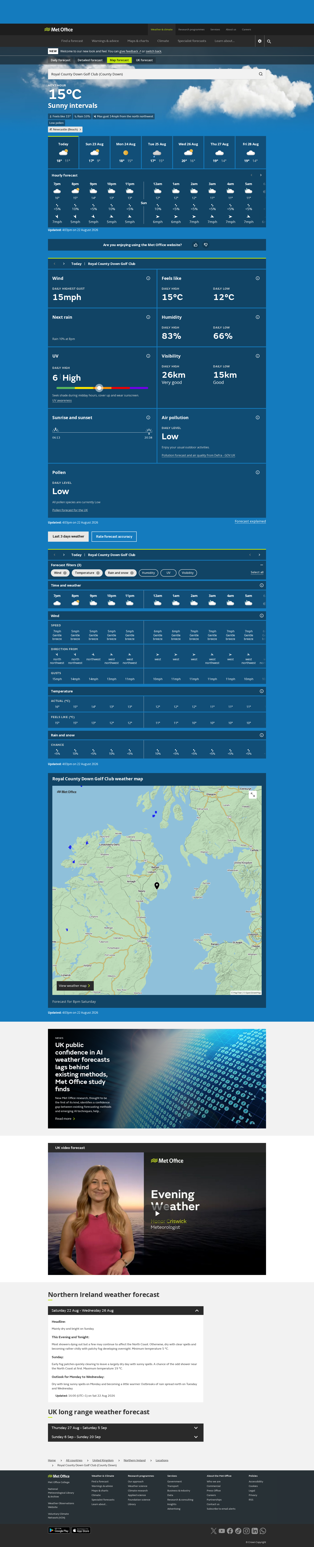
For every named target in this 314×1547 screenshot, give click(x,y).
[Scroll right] (261, 175)
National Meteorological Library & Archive (61, 1492)
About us (231, 29)
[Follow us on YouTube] (222, 1530)
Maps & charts (138, 41)
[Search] (259, 73)
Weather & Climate (103, 1475)
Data (170, 1495)
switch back (153, 51)
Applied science (137, 1495)
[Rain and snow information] (261, 735)
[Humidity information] (257, 317)
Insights (171, 1504)
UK (144, 60)
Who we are (214, 1481)
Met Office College (59, 1482)
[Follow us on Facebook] (230, 1530)
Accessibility (256, 1481)
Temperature (83, 573)
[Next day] (64, 263)
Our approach (136, 1481)
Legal (252, 1490)
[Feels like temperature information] (257, 278)
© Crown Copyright (256, 1542)
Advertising (173, 1508)
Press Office (214, 1490)
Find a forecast (72, 41)
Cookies (253, 1486)
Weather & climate (162, 29)
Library (132, 1504)
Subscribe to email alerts (221, 1508)
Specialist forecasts (192, 41)
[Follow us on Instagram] (246, 1530)
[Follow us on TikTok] (238, 1530)
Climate (163, 41)
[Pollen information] (257, 472)
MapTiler (237, 993)
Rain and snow (116, 573)
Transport (173, 1486)
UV (168, 573)
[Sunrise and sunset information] (148, 417)
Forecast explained (250, 521)
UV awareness (62, 400)
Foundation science (139, 1499)
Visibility (188, 573)
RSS (251, 1499)
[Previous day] (54, 263)
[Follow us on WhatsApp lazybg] (263, 1530)
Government (174, 1481)
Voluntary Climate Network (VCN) (58, 1515)
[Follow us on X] (213, 1530)
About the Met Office (219, 1475)
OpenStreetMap (253, 993)
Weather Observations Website (61, 1505)
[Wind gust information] (148, 278)
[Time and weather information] (261, 585)
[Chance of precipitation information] (148, 317)
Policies (253, 1475)
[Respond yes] (195, 244)
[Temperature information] (261, 691)
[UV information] (148, 356)
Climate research (138, 1490)
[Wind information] (261, 615)
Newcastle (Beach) (65, 129)
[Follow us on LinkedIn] (254, 1530)
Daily (61, 60)
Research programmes (191, 29)
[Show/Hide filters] (261, 565)
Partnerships (214, 1499)
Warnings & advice (105, 41)
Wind (56, 573)
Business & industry (178, 1490)
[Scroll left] (251, 175)
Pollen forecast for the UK (70, 510)
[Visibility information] (257, 356)
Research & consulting (180, 1499)
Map (119, 60)
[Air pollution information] (257, 417)
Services (215, 29)
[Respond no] (205, 244)
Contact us (213, 1504)
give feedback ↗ (130, 51)
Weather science (137, 1486)
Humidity (148, 573)
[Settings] (259, 41)
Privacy (253, 1495)
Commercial (214, 1486)
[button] (157, 887)
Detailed (90, 60)
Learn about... (225, 41)
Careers (246, 29)
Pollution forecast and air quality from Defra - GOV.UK (198, 455)
